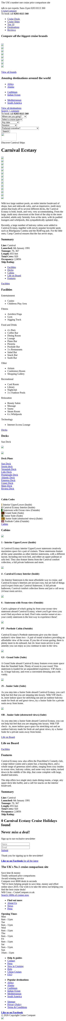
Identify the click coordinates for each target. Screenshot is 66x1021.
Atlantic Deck (8, 477)
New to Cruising (15, 966)
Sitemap (11, 1001)
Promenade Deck (9, 474)
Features (11, 278)
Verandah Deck (8, 469)
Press (9, 908)
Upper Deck (7, 483)
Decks (10, 270)
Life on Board (14, 275)
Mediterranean (14, 100)
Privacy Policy (14, 1004)
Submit (4, 850)
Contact (11, 960)
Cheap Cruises (14, 971)
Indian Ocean (13, 95)
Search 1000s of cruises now (15, 895)
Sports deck (7, 466)
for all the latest (19, 861)
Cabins (10, 272)
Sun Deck (6, 463)
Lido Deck (6, 472)
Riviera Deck (7, 488)
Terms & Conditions (17, 1007)
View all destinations (11, 108)
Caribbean (12, 92)
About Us (12, 903)
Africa (10, 84)
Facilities (11, 267)
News (10, 906)
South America (14, 103)
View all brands (8, 72)
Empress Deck (8, 480)
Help (9, 969)
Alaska (10, 87)
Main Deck (6, 486)
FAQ (9, 974)
